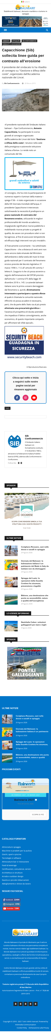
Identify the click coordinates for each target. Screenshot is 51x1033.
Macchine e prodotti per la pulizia (17, 843)
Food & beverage (9, 858)
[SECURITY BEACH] (24, 358)
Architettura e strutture (12, 865)
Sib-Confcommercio (29, 41)
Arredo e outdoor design (12, 869)
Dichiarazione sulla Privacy (39, 1020)
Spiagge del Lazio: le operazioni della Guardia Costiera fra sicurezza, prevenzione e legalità (32, 744)
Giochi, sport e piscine (11, 847)
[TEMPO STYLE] (24, 189)
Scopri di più (38, 814)
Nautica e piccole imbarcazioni (15, 873)
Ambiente (6, 41)
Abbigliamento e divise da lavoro (16, 876)
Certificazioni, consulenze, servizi (16, 862)
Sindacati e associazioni (12, 44)
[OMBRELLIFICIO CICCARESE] (27, 529)
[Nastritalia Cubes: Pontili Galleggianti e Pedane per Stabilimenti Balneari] (26, 679)
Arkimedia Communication (25, 1017)
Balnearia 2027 (24, 799)
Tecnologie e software (11, 851)
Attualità (16, 41)
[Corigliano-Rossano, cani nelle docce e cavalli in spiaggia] (12, 551)
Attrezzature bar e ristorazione (15, 854)
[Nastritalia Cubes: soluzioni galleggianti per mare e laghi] (12, 626)
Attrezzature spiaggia (11, 840)
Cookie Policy (22, 1020)
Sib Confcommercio (11, 83)
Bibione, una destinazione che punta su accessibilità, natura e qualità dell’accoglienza (34, 598)
